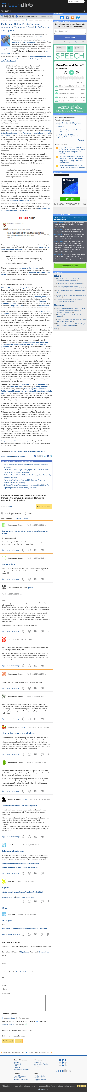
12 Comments (6, 456)
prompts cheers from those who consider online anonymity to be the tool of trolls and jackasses (24, 344)
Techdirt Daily (21, 972)
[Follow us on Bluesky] (62, 17)
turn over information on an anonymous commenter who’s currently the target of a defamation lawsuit (26, 59)
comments (23, 451)
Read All (82, 140)
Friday (57, 275)
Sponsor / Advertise (21, 1079)
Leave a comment (43, 507)
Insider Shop (39, 1078)
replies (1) (8, 897)
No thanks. (42, 1022)
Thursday (59, 305)
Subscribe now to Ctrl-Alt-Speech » (70, 111)
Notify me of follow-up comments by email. (17, 1030)
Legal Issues (6, 49)
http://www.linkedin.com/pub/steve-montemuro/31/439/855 (24, 928)
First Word (18, 1022)
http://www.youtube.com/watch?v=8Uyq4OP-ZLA (20, 863)
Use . (9, 1018)
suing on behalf (42, 386)
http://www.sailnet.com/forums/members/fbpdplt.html (22, 892)
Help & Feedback (20, 1076)
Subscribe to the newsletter (19, 972)
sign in (12, 1024)
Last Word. (31, 1022)
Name (4, 955)
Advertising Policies (41, 1064)
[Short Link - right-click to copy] (35, 456)
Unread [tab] (30, 513)
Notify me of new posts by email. (13, 1036)
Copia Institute (39, 1076)
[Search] (85, 1)
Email (4, 963)
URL (3, 977)
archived (44, 306)
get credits (5, 1024)
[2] (4, 908)
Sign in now (24, 952)
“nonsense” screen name (19, 200)
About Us (37, 1062)
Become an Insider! (70, 266)
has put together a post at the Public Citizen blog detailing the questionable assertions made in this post (26, 391)
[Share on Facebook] (48, 456)
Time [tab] (6, 513)
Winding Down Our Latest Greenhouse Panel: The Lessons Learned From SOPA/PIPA (68, 125)
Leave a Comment (20, 456)
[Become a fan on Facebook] (67, 17)
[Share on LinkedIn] (51, 456)
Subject (4, 985)
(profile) (30, 588)
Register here (44, 952)
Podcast (17, 1068)
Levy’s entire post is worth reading (14, 441)
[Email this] (38, 456)
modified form (6, 135)
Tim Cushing (40, 37)
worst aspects (29, 42)
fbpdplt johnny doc (42, 297)
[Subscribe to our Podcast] (78, 17)
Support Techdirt (40, 1079)
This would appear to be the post (14, 288)
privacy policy (73, 42)
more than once (16, 386)
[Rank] (57, 148)
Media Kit (17, 1078)
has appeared (42, 384)
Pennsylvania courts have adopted (36, 133)
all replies (21, 518)
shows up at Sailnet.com (28, 268)
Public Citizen (26, 384)
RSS (10, 507)
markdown (11, 1018)
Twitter (16, 1062)
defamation (32, 451)
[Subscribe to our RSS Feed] (72, 17)
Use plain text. (23, 1018)
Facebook (17, 1064)
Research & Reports (21, 1069)
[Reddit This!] (41, 456)
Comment (6, 994)
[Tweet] (45, 456)
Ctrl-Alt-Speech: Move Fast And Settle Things (69, 283)
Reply (3, 550)
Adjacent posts (17, 306)
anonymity (15, 451)
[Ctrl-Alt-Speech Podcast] (70, 52)
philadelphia (40, 451)
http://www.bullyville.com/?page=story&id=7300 (20, 867)
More (56, 328)
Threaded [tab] (17, 513)
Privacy (37, 1066)
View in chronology (13, 550)
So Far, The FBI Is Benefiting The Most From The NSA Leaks (47, 20)
